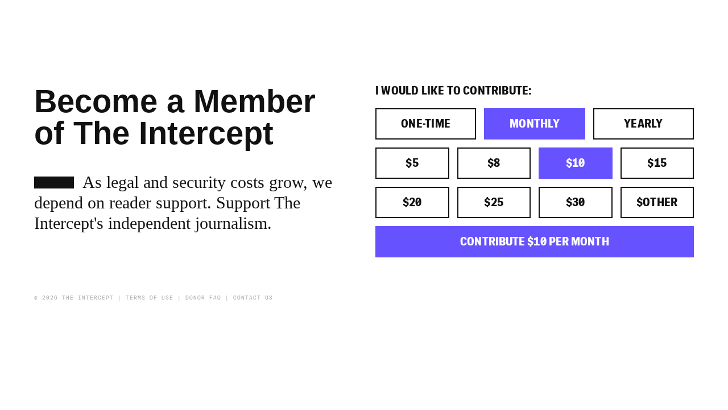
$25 (493, 202)
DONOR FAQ (203, 297)
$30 (575, 202)
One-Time (426, 123)
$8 (493, 163)
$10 (575, 163)
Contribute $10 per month (534, 241)
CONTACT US (253, 297)
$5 (412, 163)
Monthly (535, 123)
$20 (412, 202)
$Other (657, 202)
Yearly (643, 123)
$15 (657, 163)
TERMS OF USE (149, 297)
